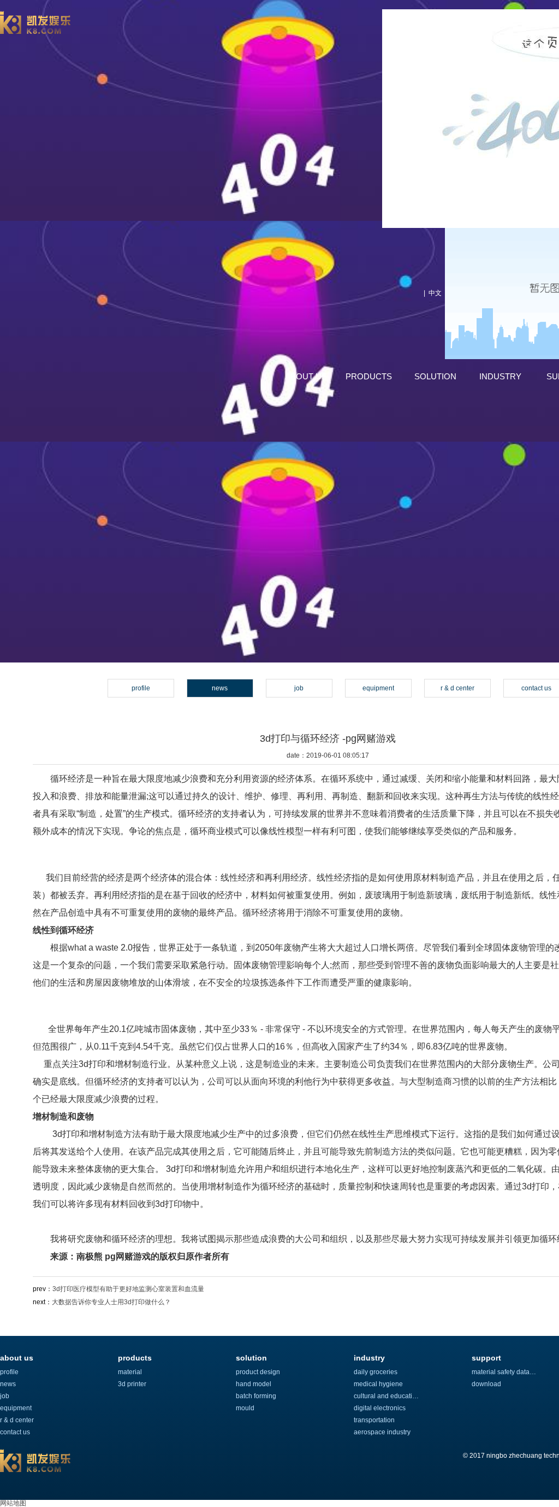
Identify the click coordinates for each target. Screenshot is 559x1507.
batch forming (256, 1396)
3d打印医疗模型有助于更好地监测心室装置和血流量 (128, 1289)
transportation (374, 1420)
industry (500, 376)
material (130, 1372)
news (220, 688)
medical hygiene (378, 1384)
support (486, 1357)
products (369, 376)
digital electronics (380, 1408)
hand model (253, 1384)
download (486, 1384)
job (299, 688)
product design (258, 1372)
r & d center (457, 688)
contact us (15, 1432)
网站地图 (13, 1503)
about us (306, 376)
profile (141, 688)
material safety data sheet (504, 1372)
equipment (378, 688)
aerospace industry (382, 1432)
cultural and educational (386, 1396)
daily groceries (375, 1372)
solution (435, 376)
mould (245, 1408)
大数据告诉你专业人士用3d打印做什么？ (111, 1302)
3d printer (132, 1384)
